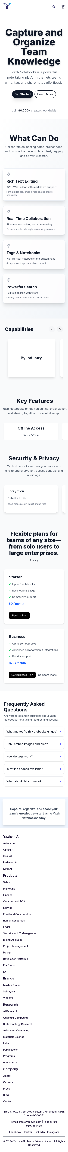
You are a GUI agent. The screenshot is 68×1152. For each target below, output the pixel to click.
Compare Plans (47, 674)
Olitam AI (8, 849)
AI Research (10, 1011)
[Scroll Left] (52, 329)
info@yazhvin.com (30, 1121)
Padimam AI (10, 862)
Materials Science (13, 1036)
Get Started (23, 94)
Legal (6, 927)
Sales (6, 882)
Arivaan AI (9, 843)
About (6, 1075)
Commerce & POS (14, 901)
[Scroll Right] (60, 329)
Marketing (9, 888)
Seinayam (9, 991)
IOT (5, 971)
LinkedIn (40, 1132)
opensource (10, 1062)
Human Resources (14, 920)
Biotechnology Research (17, 1024)
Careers (8, 1082)
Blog (6, 1095)
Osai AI (7, 856)
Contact (7, 1101)
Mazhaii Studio (12, 985)
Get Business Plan (22, 674)
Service (7, 907)
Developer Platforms (15, 958)
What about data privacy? (34, 781)
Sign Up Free (19, 615)
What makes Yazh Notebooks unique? (34, 731)
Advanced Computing (16, 1030)
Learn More (45, 94)
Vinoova (8, 997)
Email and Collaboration (17, 914)
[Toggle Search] (54, 6)
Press (6, 1088)
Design (7, 952)
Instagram (53, 1132)
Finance (7, 895)
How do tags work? (34, 756)
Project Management (15, 946)
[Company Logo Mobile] (7, 6)
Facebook (15, 1132)
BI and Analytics (12, 939)
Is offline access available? (34, 769)
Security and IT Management (20, 933)
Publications (10, 1049)
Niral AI (7, 868)
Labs (6, 1043)
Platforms (9, 965)
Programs (9, 1056)
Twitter (28, 1132)
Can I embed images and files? (34, 744)
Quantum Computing (15, 1017)
